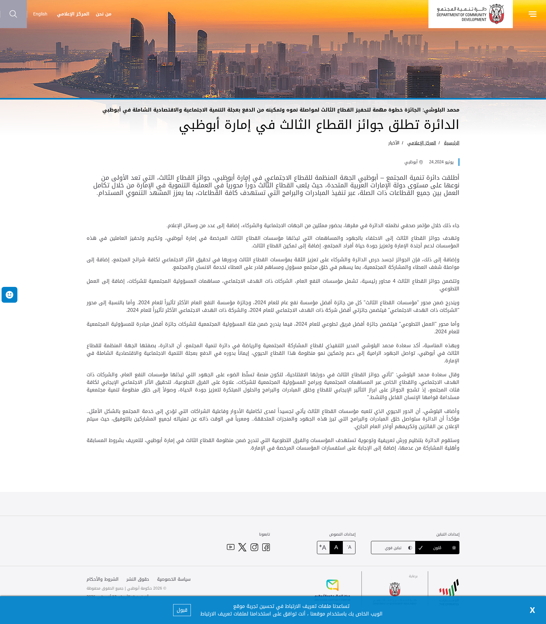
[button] (9, 295)
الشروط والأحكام (102, 579)
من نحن (104, 14)
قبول (182, 610)
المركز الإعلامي (73, 14)
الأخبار (393, 143)
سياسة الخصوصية (174, 579)
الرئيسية (451, 143)
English (40, 13)
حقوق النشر (137, 579)
